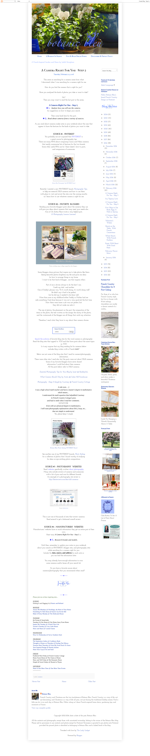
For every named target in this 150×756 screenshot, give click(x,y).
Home (39, 56)
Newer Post (36, 681)
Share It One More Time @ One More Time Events (49, 668)
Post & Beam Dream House (76, 56)
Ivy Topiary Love (111, 199)
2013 (106, 271)
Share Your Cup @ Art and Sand (43, 649)
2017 (105, 139)
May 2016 (110, 177)
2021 (106, 125)
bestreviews (65, 508)
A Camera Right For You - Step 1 (63, 105)
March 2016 (110, 185)
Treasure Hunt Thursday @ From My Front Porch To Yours (51, 645)
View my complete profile (41, 708)
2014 (106, 268)
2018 (106, 136)
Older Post (91, 681)
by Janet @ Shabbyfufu (64, 372)
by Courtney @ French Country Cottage (64, 382)
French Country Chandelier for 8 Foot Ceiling (108, 287)
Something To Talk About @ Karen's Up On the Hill (49, 612)
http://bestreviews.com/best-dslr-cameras (63, 479)
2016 (106, 143)
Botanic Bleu (46, 694)
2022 (106, 122)
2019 (106, 132)
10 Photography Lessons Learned (63, 214)
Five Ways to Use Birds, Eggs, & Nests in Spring (111, 210)
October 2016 (111, 157)
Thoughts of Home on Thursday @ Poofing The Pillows (51, 643)
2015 (106, 264)
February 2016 (111, 188)
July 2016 (109, 170)
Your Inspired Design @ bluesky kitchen (46, 647)
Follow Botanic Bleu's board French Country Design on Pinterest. (109, 97)
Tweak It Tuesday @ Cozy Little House (45, 626)
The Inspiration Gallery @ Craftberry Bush (46, 641)
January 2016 (111, 257)
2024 (106, 114)
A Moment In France (54, 56)
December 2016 (111, 146)
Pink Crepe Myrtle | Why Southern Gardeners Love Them (110, 449)
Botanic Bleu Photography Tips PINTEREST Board (63, 183)
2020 (106, 129)
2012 (106, 275)
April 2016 (110, 181)
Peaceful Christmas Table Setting (110, 491)
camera (40, 677)
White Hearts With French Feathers (110, 238)
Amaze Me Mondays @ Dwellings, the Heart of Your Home (52, 609)
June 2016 (109, 174)
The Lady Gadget (83, 730)
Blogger (79, 735)
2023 (106, 118)
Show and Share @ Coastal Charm (44, 628)
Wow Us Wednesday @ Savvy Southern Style (47, 635)
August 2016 (111, 167)
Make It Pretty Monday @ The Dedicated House (48, 614)
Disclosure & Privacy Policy (102, 56)
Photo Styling (80, 454)
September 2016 (111, 161)
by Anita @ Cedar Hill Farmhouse (63, 377)
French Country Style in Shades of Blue (110, 471)
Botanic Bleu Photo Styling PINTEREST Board (63, 448)
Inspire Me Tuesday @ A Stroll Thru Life (46, 624)
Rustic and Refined (57, 603)
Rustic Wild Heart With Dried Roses (111, 246)
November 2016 (111, 152)
